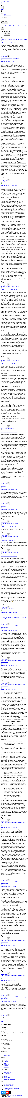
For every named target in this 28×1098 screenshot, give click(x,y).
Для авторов (7, 1073)
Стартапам (6, 1089)
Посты (11, 25)
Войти (5, 1053)
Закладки (7, 31)
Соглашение (7, 1077)
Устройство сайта (8, 1072)
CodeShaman (4, 42)
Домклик (6, 1036)
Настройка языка (5, 1095)
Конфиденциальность (9, 1079)
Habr (8, 1096)
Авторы (6, 1065)
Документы (6, 1076)
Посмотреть (4, 56)
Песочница (6, 1067)
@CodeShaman (7, 15)
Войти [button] (2, 9)
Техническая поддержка (15, 1095)
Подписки (6, 34)
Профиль (3, 25)
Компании (6, 1064)
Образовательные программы (11, 1088)
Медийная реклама (8, 1085)
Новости (15, 25)
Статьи (7, 25)
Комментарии (22, 25)
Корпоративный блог (9, 1084)
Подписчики (7, 33)
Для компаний (7, 1075)
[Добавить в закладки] (8, 56)
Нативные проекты (8, 1086)
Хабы (5, 1063)
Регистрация (7, 1055)
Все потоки (6, 1)
